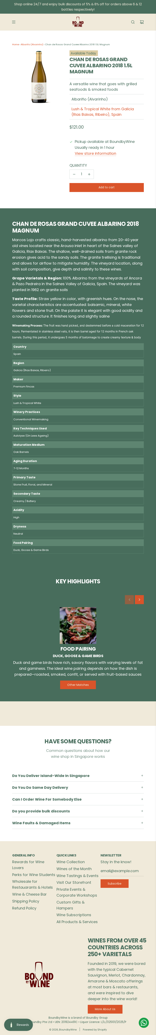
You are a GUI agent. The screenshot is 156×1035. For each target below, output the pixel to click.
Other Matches (78, 685)
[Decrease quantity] (74, 174)
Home (15, 44)
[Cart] (141, 22)
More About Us (105, 1009)
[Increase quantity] (89, 174)
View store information (95, 153)
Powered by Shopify (95, 1029)
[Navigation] (13, 22)
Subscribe (114, 884)
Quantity (78, 165)
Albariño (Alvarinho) (32, 44)
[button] (129, 599)
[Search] (132, 22)
